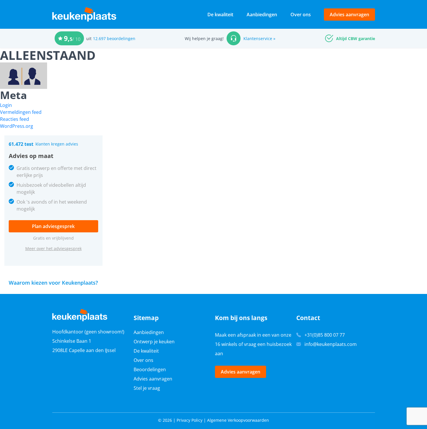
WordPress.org (16, 126)
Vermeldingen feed (21, 112)
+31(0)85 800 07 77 (324, 335)
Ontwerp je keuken (154, 342)
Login (6, 105)
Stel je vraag (147, 388)
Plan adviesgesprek (53, 226)
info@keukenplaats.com (330, 344)
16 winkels (226, 344)
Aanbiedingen (262, 14)
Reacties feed (14, 119)
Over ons (300, 14)
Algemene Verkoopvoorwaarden (238, 420)
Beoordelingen (150, 369)
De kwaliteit (220, 14)
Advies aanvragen (349, 14)
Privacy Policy (189, 420)
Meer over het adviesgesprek (53, 248)
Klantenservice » (259, 38)
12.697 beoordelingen (114, 38)
